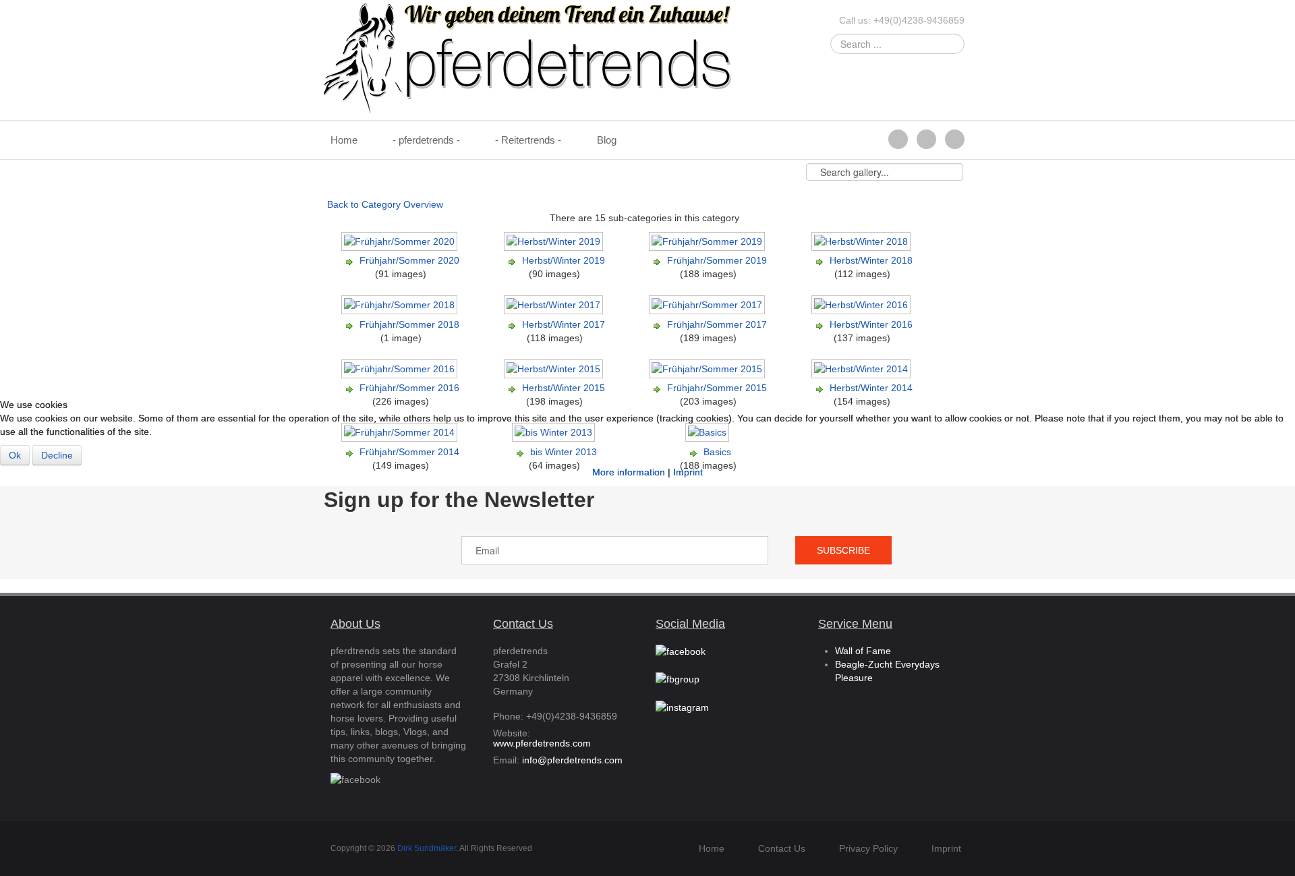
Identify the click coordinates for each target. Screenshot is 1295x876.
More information (628, 472)
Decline (57, 455)
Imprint (688, 472)
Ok (15, 455)
